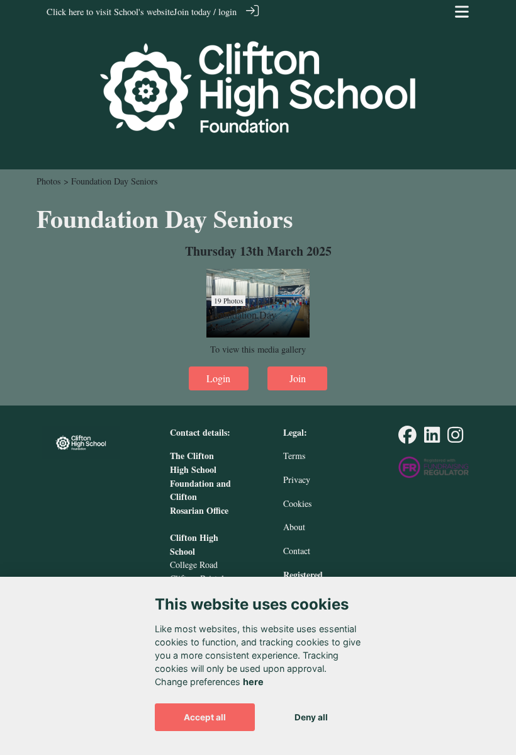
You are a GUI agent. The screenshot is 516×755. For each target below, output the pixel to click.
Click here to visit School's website (110, 12)
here (253, 681)
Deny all (311, 717)
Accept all (205, 717)
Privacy (296, 479)
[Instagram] (455, 438)
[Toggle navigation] (461, 12)
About (294, 527)
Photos (48, 181)
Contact (296, 551)
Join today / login (205, 12)
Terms (294, 456)
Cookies (297, 503)
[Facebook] (407, 438)
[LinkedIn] (432, 438)
